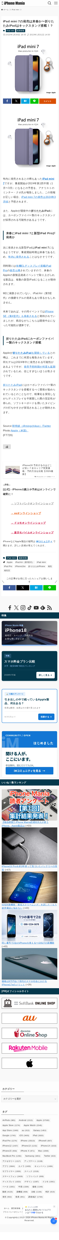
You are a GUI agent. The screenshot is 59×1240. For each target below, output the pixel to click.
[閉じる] (54, 1206)
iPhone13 (29, 1146)
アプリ (9, 1166)
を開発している (31, 353)
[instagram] (23, 608)
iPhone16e (20, 566)
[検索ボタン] (49, 3)
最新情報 (20, 31)
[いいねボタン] (7, 446)
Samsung (32, 1156)
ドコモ (48, 1182)
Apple (9, 562)
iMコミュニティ (44, 541)
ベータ (9, 1187)
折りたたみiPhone (36, 566)
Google (9, 1135)
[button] (7, 101)
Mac (43, 1151)
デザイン (31, 1182)
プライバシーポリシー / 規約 (15, 1212)
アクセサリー (12, 1161)
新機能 (22, 1192)
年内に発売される (18, 256)
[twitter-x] (16, 608)
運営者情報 (15, 1208)
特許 (50, 1192)
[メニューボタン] (56, 3)
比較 (36, 1192)
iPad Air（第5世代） (24, 562)
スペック (31, 1171)
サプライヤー (12, 1171)
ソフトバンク (35, 1176)
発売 (50, 566)
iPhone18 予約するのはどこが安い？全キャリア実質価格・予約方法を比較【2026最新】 (37, 470)
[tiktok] (29, 608)
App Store (10, 1130)
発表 (20, 1197)
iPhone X (28, 1151)
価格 (37, 1187)
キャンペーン (43, 1166)
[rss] (49, 608)
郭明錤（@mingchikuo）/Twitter (31, 426)
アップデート (33, 1161)
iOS (24, 1135)
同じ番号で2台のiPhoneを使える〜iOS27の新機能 (28, 943)
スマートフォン (13, 1176)
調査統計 (35, 1197)
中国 (23, 1187)
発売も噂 (15, 270)
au (26, 1130)
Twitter (50, 1156)
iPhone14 (48, 1146)
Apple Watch (33, 1125)
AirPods (9, 1120)
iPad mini (10, 31)
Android (26, 1120)
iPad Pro (8, 566)
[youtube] (36, 608)
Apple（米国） (19, 430)
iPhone (28, 1141)
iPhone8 (45, 1141)
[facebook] (10, 608)
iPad (38, 1135)
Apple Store (11, 1125)
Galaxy (39, 1130)
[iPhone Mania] (13, 3)
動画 (8, 1192)
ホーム (6, 1208)
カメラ (24, 1166)
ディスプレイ (12, 1182)
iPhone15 (10, 1151)
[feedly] (43, 608)
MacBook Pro (12, 1156)
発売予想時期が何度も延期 (39, 366)
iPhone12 (10, 1146)
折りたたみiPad (12, 385)
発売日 (7, 570)
